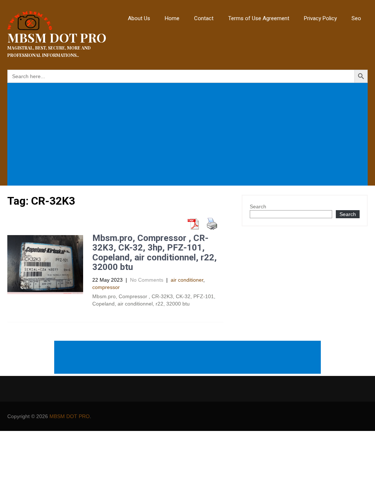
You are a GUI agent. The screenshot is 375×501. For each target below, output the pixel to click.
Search (258, 206)
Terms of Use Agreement (258, 18)
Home (172, 18)
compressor (106, 287)
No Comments (146, 280)
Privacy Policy (320, 18)
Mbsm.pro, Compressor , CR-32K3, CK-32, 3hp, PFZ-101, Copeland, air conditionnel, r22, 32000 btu (154, 252)
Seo (356, 18)
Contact (204, 18)
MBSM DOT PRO (69, 416)
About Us (139, 18)
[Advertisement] (189, 135)
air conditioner (187, 280)
